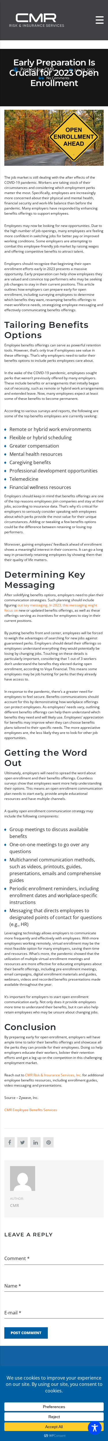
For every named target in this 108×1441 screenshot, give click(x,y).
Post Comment (26, 1332)
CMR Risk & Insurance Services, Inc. (53, 1075)
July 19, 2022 (84, 69)
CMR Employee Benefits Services (30, 1109)
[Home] (36, 19)
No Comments (57, 77)
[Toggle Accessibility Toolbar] (94, 1427)
